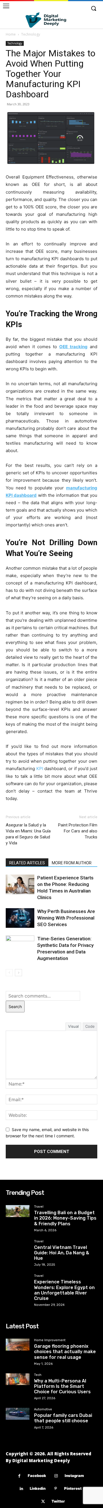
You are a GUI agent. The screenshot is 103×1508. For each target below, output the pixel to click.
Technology (30, 34)
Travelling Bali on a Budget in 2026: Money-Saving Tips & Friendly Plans (65, 1218)
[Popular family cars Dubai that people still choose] (17, 1414)
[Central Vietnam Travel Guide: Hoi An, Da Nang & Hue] (17, 1246)
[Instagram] (56, 1476)
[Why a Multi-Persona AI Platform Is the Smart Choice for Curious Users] (17, 1379)
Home (11, 34)
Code (90, 1026)
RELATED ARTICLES (27, 863)
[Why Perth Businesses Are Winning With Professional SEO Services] (20, 918)
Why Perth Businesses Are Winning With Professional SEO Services (66, 917)
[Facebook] (19, 1476)
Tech (37, 1375)
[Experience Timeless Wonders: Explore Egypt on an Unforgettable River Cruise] (17, 1280)
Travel (38, 1207)
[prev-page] (9, 972)
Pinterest (73, 1488)
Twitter (58, 1501)
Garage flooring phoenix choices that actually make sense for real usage (65, 1351)
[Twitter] (43, 1502)
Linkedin (37, 1488)
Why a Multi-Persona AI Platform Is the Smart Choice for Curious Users (62, 1386)
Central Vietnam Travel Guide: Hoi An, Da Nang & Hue (61, 1253)
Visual (73, 1026)
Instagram (74, 1475)
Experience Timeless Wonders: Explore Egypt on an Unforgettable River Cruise (64, 1290)
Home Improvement (50, 1340)
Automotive (43, 1409)
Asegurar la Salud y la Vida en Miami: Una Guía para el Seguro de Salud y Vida (28, 834)
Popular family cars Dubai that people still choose (63, 1418)
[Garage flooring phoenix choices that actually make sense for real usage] (17, 1345)
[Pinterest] (56, 1489)
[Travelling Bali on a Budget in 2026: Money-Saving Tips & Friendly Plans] (17, 1211)
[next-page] (18, 972)
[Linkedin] (21, 1489)
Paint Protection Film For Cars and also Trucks (77, 831)
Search (15, 1006)
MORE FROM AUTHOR (72, 863)
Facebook (37, 1475)
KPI (39, 768)
